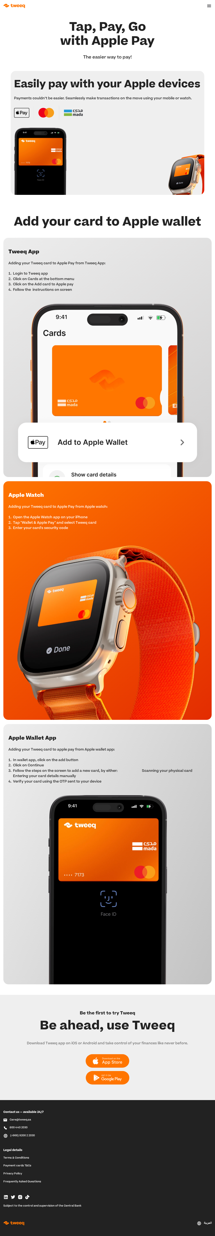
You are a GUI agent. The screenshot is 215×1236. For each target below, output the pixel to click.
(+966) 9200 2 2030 (22, 1135)
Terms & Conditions (16, 1158)
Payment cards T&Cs (17, 1165)
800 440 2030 (19, 1127)
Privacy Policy (12, 1173)
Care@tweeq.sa (20, 1120)
